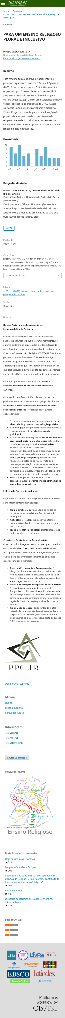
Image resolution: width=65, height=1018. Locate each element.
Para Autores (11, 737)
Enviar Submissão (17, 757)
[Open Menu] (3, 3)
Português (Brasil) (14, 712)
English (8, 702)
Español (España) (14, 707)
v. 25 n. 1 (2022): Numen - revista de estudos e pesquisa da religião (31, 16)
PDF (10, 228)
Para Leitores (11, 732)
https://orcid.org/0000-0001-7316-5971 (21, 58)
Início (6, 10)
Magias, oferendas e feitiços (20, 867)
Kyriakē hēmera (13, 890)
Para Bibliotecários (14, 742)
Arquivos (17, 10)
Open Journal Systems (17, 683)
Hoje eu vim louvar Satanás (20, 859)
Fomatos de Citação (15, 275)
